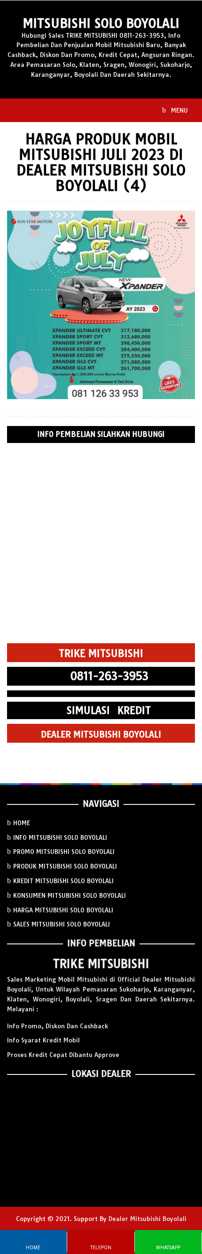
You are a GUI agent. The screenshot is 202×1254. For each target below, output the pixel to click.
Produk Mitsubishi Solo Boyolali (65, 866)
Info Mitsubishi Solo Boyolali (60, 837)
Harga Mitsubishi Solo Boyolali (63, 910)
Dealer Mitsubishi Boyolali (147, 1218)
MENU (178, 110)
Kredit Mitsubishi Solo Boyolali (63, 881)
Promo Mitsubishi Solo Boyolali (64, 851)
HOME (21, 823)
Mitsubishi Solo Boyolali (101, 23)
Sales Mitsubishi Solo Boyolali (61, 924)
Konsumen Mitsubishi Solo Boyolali (69, 895)
